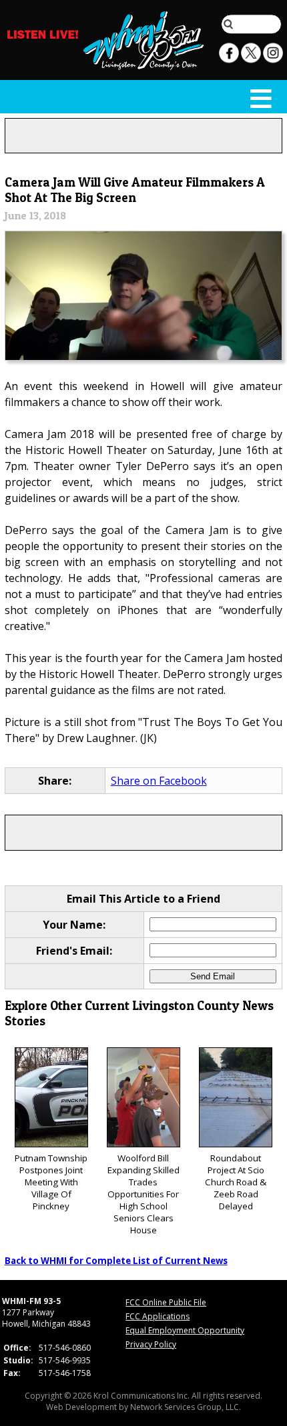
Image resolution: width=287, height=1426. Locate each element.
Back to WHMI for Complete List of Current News (116, 1261)
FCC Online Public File (165, 1302)
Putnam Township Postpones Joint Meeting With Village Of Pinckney (51, 1182)
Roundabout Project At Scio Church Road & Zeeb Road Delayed (235, 1182)
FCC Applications (157, 1316)
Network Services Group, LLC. (185, 1407)
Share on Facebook (159, 780)
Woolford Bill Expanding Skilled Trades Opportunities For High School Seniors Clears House (143, 1194)
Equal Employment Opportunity (184, 1330)
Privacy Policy (150, 1344)
